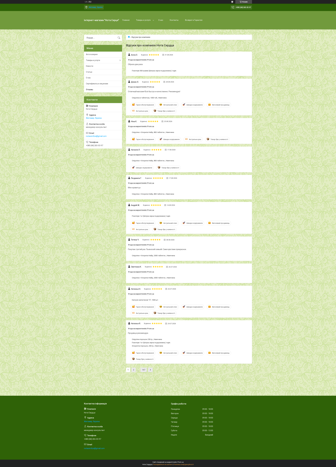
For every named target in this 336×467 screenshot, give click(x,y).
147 (143, 370)
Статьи (89, 72)
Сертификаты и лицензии (97, 84)
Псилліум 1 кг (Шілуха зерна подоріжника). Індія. (151, 216)
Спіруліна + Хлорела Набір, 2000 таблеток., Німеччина (153, 256)
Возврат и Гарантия (193, 20)
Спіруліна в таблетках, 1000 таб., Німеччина (149, 98)
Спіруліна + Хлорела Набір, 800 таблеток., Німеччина (153, 132)
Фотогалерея (92, 54)
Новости (89, 66)
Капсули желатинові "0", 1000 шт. (145, 300)
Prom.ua (181, 462)
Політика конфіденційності (184, 464)
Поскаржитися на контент (162, 464)
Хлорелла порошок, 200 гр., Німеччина (147, 346)
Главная (126, 20)
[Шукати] (119, 38)
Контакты (174, 20)
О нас (160, 20)
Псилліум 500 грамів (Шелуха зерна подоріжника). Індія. (154, 71)
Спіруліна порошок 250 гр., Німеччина (147, 339)
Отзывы (89, 89)
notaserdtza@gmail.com (96, 136)
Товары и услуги (143, 20)
